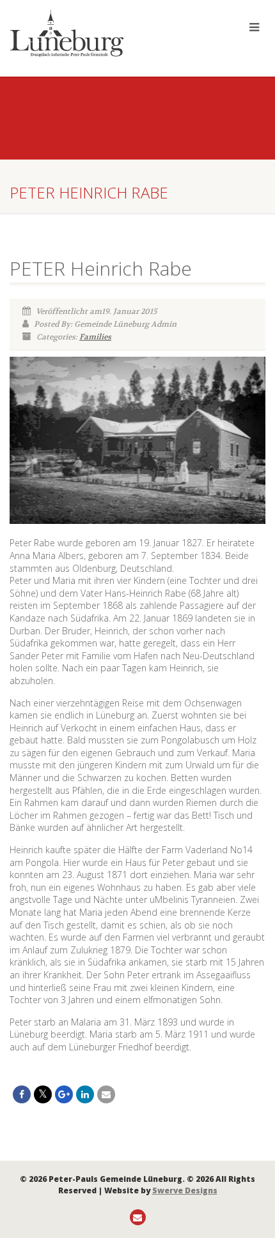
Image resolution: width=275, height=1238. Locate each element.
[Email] (106, 1094)
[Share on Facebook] (22, 1094)
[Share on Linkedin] (85, 1094)
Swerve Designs (184, 1190)
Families (95, 337)
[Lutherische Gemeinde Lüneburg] (92, 33)
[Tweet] (43, 1094)
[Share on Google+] (64, 1094)
